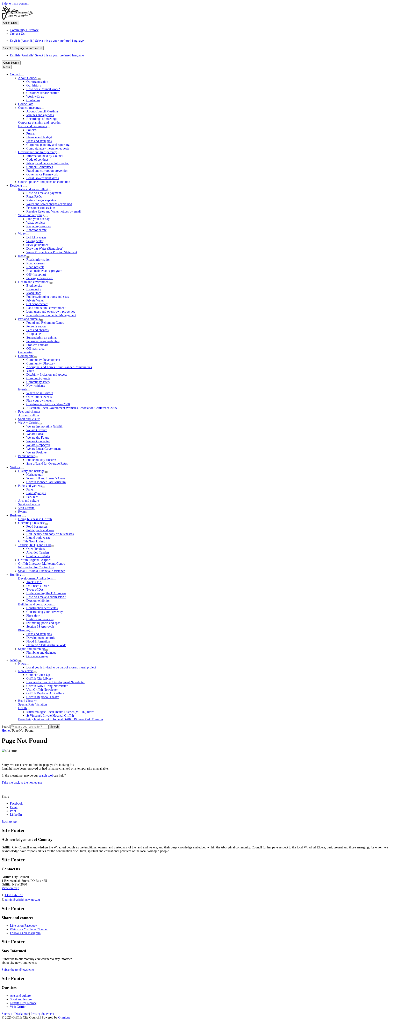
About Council (27, 78)
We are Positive (36, 452)
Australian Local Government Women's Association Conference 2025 (71, 408)
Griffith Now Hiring (31, 541)
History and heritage (31, 471)
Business (15, 515)
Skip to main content (15, 3)
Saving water (34, 241)
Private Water (35, 300)
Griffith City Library (39, 678)
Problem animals (37, 345)
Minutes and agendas (40, 115)
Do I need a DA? (37, 586)
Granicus (64, 1017)
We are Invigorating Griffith (44, 426)
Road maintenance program (44, 270)
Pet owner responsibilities (42, 341)
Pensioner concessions (40, 207)
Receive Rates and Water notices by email (53, 211)
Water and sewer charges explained (49, 204)
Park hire (32, 497)
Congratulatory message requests (47, 148)
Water (22, 233)
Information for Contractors (36, 567)
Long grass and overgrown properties (50, 311)
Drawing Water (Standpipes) (44, 248)
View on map (10, 888)
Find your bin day (38, 219)
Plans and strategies (39, 141)
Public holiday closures (41, 459)
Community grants (38, 378)
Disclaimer (21, 1013)
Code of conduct (37, 159)
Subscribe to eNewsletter (18, 969)
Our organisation (37, 81)
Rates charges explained (42, 200)
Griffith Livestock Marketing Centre (41, 563)
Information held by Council (44, 156)
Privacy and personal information (47, 163)
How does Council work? (43, 89)
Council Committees (39, 167)
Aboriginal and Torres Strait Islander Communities (59, 367)
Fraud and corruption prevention (47, 170)
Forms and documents (32, 126)
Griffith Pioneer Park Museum (46, 482)
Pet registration (36, 326)
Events (22, 389)
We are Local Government (43, 448)
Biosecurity (33, 289)
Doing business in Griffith (35, 519)
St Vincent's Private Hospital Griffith (50, 715)
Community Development (43, 359)
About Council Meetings (42, 111)
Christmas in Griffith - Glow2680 (48, 404)
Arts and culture (28, 415)
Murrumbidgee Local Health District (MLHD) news (60, 712)
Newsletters (25, 671)
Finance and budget (39, 137)
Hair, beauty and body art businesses (50, 534)
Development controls (40, 637)
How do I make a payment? (44, 193)
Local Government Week (42, 178)
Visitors (15, 467)
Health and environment (33, 282)
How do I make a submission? (46, 597)
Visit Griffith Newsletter (42, 689)
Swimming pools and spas (43, 623)
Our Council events (39, 396)
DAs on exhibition (38, 600)
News (13, 660)
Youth (30, 371)
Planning (24, 630)
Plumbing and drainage (41, 652)
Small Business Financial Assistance (41, 571)
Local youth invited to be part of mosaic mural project (61, 667)
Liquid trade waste (38, 537)
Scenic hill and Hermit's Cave (45, 478)
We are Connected (38, 441)
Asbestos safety (36, 230)
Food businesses (37, 526)
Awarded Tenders (37, 552)
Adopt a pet (34, 333)
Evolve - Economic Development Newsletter (55, 682)
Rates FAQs (34, 196)
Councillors (25, 104)
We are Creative (36, 430)
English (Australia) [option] (47, 55)
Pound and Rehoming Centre (45, 322)
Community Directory (40, 363)
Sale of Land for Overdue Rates (47, 463)
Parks (30, 489)
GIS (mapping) (36, 274)
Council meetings (29, 107)
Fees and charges (37, 330)
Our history (33, 85)
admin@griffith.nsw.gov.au (22, 899)
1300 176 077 (14, 895)
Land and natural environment (45, 308)
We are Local (35, 434)
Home (6, 730)
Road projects (35, 267)
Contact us (33, 100)
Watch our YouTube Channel (29, 929)
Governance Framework (42, 174)
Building (15, 574)
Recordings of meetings (41, 118)
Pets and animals (29, 319)
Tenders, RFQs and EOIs (34, 545)
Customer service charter (42, 93)
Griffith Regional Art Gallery (45, 693)
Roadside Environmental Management (51, 315)
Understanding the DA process (46, 593)
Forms (30, 133)
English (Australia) (47, 40)
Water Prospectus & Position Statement (51, 252)
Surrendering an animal (41, 337)
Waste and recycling (31, 215)
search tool (46, 775)
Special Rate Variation (32, 704)
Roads (22, 256)
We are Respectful (38, 445)
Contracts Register (38, 556)
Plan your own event (39, 400)
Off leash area (35, 348)
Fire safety (33, 615)
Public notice (26, 456)
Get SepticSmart (37, 304)
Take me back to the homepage (22, 782)
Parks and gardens (30, 485)
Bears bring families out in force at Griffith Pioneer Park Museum (60, 719)
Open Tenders (35, 548)
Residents (16, 185)
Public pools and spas (40, 530)
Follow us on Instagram (25, 933)
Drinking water (36, 237)
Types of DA (34, 589)
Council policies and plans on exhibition (44, 181)
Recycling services (38, 226)
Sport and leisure (29, 419)
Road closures (35, 263)
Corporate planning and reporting (39, 122)
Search (6, 726)
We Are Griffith (28, 422)
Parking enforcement (39, 278)
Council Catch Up (38, 674)
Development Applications (35, 578)
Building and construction (35, 604)
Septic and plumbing (31, 649)
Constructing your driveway (44, 611)
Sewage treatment (37, 244)
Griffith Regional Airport (34, 560)
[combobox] (23, 48)
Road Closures (27, 700)
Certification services (39, 619)
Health (22, 708)
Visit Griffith (26, 508)
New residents (35, 385)
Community (26, 356)
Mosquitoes (33, 293)
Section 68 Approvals (40, 626)
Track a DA (34, 582)
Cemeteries (25, 352)
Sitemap (7, 1013)
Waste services (35, 222)
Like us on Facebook (23, 925)
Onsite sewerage (37, 656)
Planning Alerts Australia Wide (46, 645)
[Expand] (22, 75)
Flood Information (38, 641)
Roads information (38, 259)
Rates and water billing (33, 189)
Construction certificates (42, 608)
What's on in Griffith (39, 393)
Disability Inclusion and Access (46, 374)
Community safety (38, 382)
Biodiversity (34, 285)
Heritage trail (34, 474)
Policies (31, 130)
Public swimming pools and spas (47, 296)
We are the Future (37, 437)
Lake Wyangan (36, 493)
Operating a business (31, 523)
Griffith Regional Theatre (42, 697)
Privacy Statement (42, 1013)
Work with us (35, 96)
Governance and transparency (37, 152)
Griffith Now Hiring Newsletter (46, 686)
